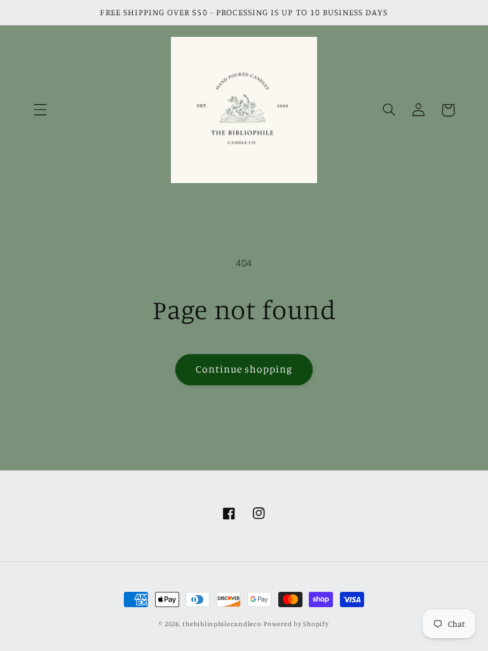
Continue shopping (244, 369)
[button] (40, 110)
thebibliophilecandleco (221, 623)
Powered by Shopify (296, 623)
